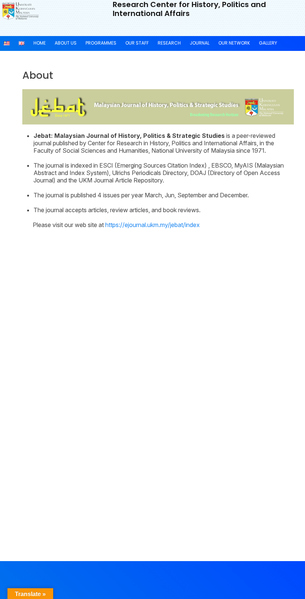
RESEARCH (169, 43)
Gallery (268, 43)
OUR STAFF (137, 43)
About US (66, 43)
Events (12, 57)
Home (39, 43)
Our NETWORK (234, 43)
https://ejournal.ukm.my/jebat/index (152, 225)
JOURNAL (199, 43)
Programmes (101, 43)
